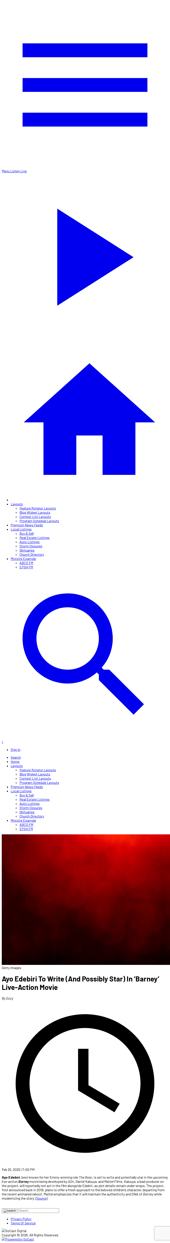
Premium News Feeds (27, 525)
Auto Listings (29, 542)
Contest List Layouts (35, 516)
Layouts (17, 504)
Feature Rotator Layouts (37, 508)
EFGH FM (26, 567)
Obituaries (27, 550)
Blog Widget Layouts (34, 512)
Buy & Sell (26, 533)
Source (41, 1198)
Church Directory (31, 554)
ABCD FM (26, 563)
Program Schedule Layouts (39, 521)
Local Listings (21, 529)
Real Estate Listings (34, 537)
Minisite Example (23, 558)
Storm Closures (30, 546)
